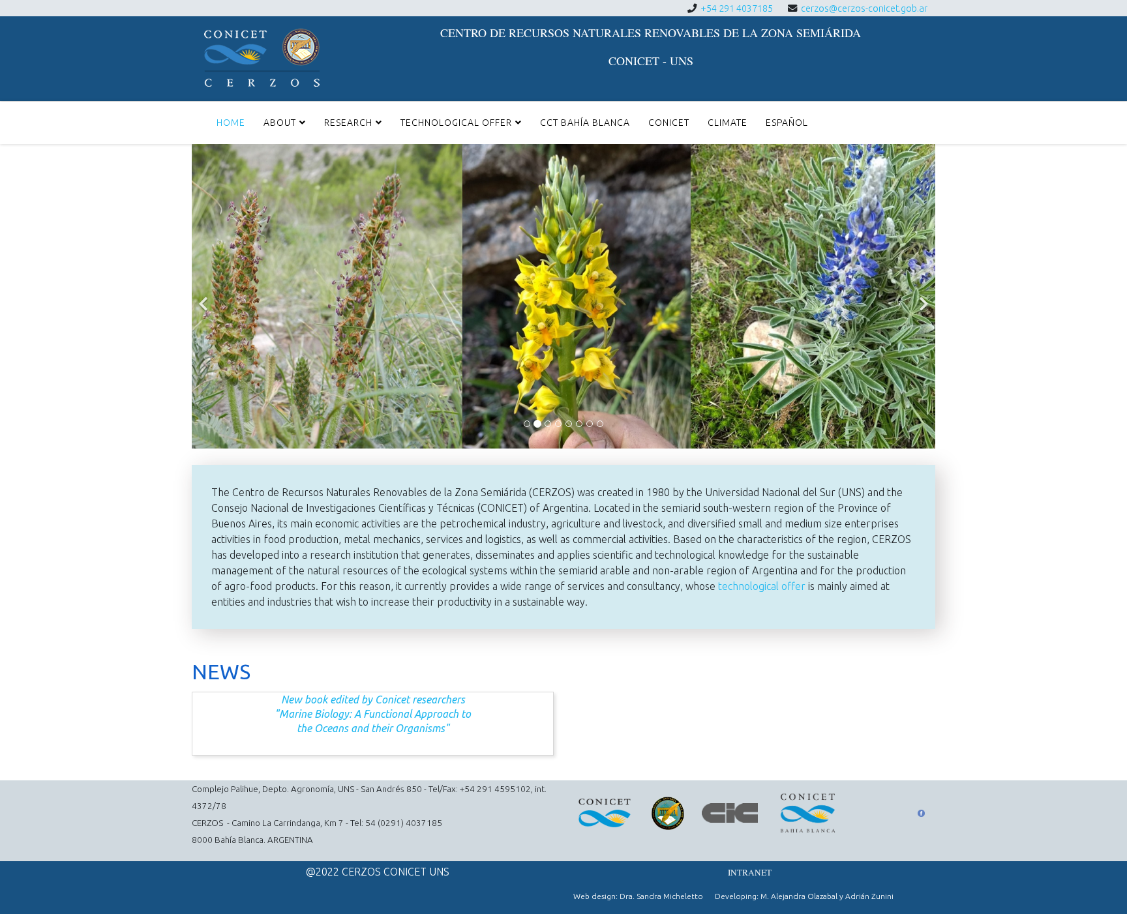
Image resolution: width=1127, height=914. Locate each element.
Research (348, 122)
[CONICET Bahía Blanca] (814, 813)
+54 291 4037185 (736, 8)
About (279, 122)
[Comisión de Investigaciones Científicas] (735, 813)
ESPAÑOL (787, 122)
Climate (727, 122)
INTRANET (750, 872)
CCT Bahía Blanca (585, 122)
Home (231, 122)
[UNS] (671, 813)
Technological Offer (456, 122)
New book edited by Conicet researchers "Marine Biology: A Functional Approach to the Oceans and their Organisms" (373, 714)
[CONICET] (610, 813)
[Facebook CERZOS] (921, 813)
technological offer (761, 586)
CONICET (668, 122)
